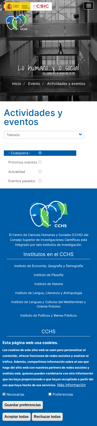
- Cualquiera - (19, 153)
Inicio (16, 83)
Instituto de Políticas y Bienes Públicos (48, 315)
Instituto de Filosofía (48, 275)
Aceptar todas (17, 417)
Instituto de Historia (48, 284)
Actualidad (16, 172)
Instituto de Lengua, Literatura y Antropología (48, 293)
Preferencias (63, 394)
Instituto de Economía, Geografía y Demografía (48, 266)
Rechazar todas (47, 417)
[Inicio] (16, 22)
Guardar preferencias (23, 405)
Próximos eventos (22, 162)
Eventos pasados (21, 181)
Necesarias (15, 394)
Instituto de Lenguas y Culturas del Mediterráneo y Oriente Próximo (48, 304)
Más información (71, 385)
